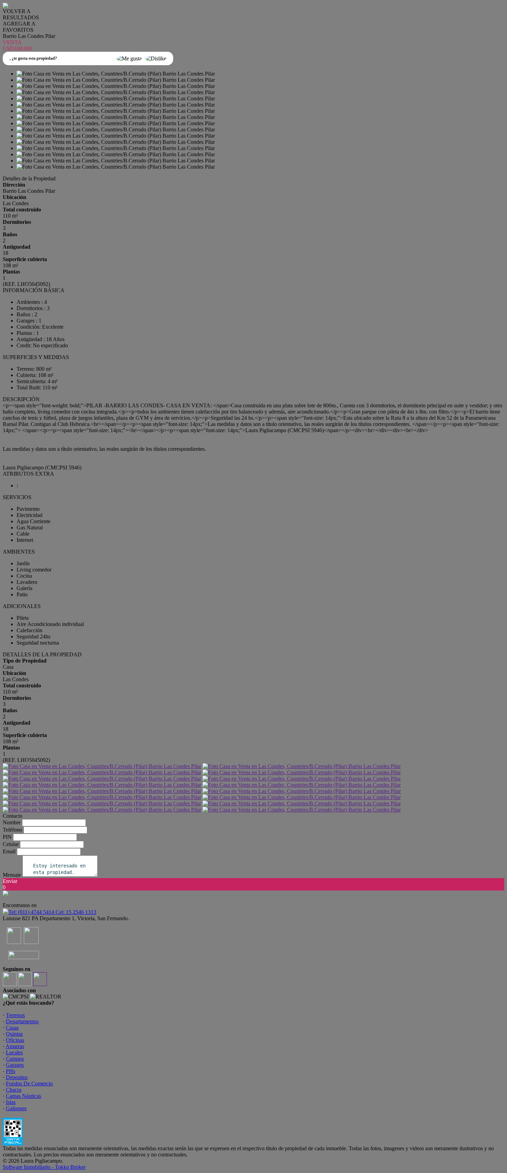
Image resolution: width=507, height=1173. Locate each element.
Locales (14, 1052)
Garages (15, 1065)
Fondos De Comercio (29, 1083)
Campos (15, 1059)
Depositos (17, 1077)
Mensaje (12, 875)
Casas (12, 1028)
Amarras (15, 1046)
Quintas (14, 1034)
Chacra (13, 1090)
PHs (10, 1071)
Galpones (16, 1108)
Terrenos (15, 1015)
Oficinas (15, 1040)
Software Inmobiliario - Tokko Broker (44, 1167)
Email (9, 851)
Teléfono (12, 830)
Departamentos (22, 1021)
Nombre (12, 822)
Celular (11, 844)
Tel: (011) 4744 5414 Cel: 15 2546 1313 (52, 912)
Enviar (10, 881)
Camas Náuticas (23, 1096)
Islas (11, 1102)
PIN (7, 837)
